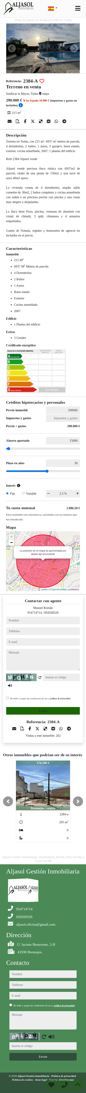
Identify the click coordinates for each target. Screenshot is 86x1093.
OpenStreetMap (59, 589)
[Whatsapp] (57, 121)
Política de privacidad (64, 1075)
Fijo (12, 493)
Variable (31, 493)
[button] (8, 801)
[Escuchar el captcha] (10, 686)
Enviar (43, 710)
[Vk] (49, 121)
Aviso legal (41, 1079)
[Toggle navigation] (78, 8)
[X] (33, 121)
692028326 (51, 612)
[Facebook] (26, 121)
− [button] (11, 542)
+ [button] (11, 536)
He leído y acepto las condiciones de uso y (40, 698)
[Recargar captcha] (40, 678)
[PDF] (18, 121)
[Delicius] (41, 121)
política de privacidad (60, 698)
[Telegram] (64, 121)
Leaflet (44, 589)
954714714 (34, 612)
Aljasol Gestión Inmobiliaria (34, 1075)
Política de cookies (23, 1079)
